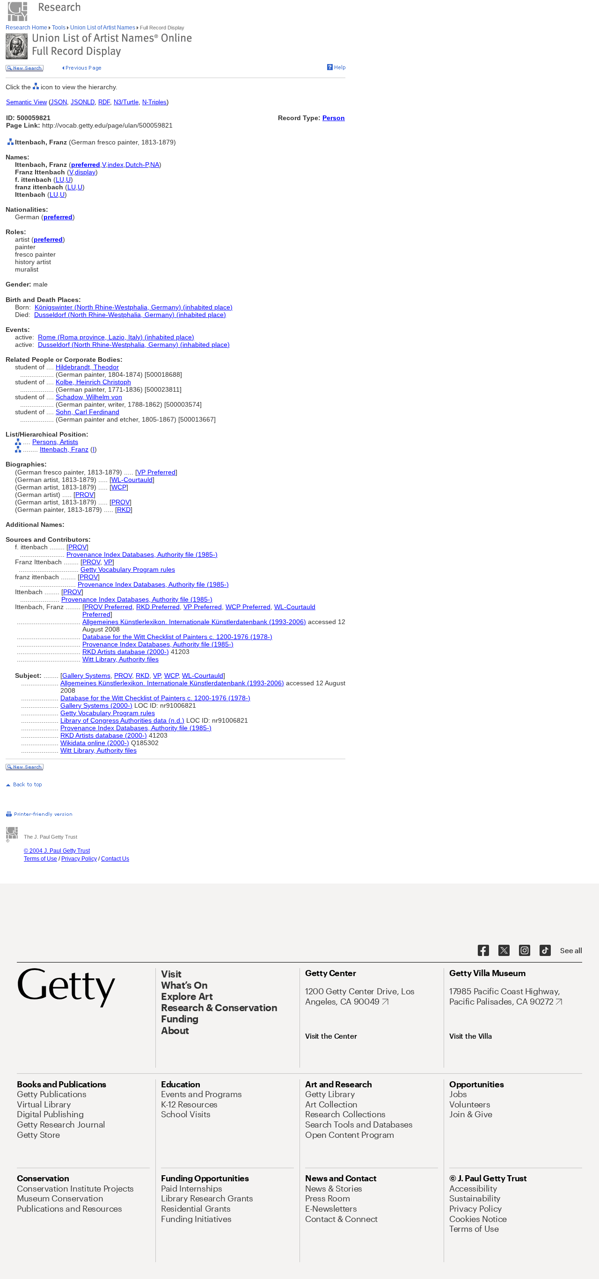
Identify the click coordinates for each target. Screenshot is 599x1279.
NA (154, 164)
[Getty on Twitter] (504, 950)
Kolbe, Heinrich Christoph (93, 382)
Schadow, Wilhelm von (89, 397)
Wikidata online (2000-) (94, 743)
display (85, 172)
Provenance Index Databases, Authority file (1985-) (142, 554)
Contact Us (115, 858)
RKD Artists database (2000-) (125, 651)
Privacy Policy (79, 858)
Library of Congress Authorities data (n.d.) (122, 720)
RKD (124, 509)
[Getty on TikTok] (545, 950)
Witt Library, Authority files (120, 659)
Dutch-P (136, 164)
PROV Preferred (108, 607)
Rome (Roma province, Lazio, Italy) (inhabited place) (116, 337)
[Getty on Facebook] (483, 950)
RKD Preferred (158, 607)
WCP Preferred (248, 607)
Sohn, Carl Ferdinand (87, 412)
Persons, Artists (55, 441)
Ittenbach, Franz (64, 449)
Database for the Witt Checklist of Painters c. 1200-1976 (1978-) (177, 636)
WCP (118, 487)
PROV (84, 494)
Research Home (27, 27)
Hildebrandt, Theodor (87, 367)
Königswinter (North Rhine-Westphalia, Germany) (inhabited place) (134, 307)
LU (60, 179)
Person (333, 118)
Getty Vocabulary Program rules (127, 569)
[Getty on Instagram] (524, 950)
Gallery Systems (86, 675)
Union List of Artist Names (103, 27)
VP (108, 562)
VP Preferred (156, 472)
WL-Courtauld (132, 479)
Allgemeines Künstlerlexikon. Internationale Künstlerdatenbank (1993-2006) (194, 621)
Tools (59, 27)
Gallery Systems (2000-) (96, 705)
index (116, 164)
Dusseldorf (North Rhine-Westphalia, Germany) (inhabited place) (130, 314)
